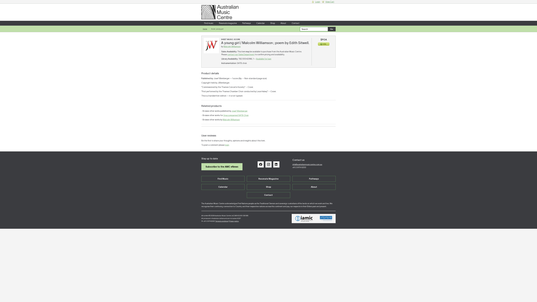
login (227, 145)
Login (317, 2)
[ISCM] (326, 218)
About (283, 23)
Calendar (260, 23)
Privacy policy (234, 221)
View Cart (329, 2)
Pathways (246, 23)
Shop (272, 23)
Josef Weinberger (240, 111)
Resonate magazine (228, 23)
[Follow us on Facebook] (261, 164)
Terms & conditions (221, 221)
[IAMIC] (304, 218)
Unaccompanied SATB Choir (236, 115)
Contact (295, 23)
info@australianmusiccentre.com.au (307, 164)
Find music (208, 23)
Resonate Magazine (268, 179)
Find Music (223, 179)
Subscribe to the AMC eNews (222, 166)
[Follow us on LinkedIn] (276, 164)
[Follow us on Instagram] (268, 164)
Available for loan (263, 59)
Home (205, 29)
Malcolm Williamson (232, 46)
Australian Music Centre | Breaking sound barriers (219, 12)
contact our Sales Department (241, 54)
